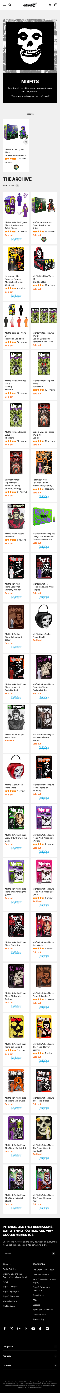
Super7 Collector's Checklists (41, 1288)
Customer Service (41, 1274)
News (5, 1282)
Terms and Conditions (43, 1309)
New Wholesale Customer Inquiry (44, 1281)
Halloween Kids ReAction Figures (42, 483)
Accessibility (38, 1319)
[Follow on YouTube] (33, 1328)
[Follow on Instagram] (19, 1328)
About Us (7, 1264)
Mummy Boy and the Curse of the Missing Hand (15, 1275)
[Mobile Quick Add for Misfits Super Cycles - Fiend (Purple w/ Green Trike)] (25, 141)
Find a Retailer (9, 1269)
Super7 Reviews (10, 1286)
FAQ (35, 1300)
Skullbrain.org (9, 1306)
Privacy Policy (39, 1314)
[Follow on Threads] (26, 1328)
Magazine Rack (10, 1301)
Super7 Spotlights (11, 1291)
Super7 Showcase (11, 1296)
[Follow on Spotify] (47, 1328)
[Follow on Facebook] (5, 1328)
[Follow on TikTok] (40, 1328)
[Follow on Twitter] (12, 1328)
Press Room (38, 1295)
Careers (36, 1305)
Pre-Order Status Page (43, 1269)
